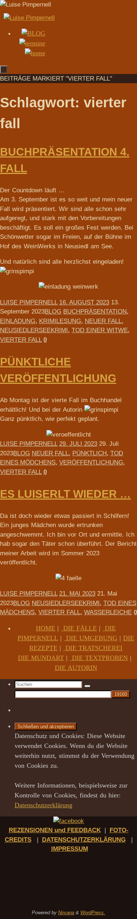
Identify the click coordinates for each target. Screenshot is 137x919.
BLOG (53, 311)
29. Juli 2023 (78, 443)
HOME (45, 628)
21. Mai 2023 (77, 593)
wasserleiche (108, 612)
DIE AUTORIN (76, 667)
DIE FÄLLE (79, 628)
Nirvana (66, 912)
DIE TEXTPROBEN (99, 658)
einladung (17, 321)
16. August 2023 (84, 302)
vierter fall (21, 339)
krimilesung (60, 321)
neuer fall (103, 321)
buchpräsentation (95, 311)
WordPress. (92, 912)
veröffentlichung (91, 462)
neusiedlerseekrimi (34, 330)
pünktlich (89, 453)
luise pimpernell (28, 302)
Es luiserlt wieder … (65, 494)
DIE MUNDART (41, 658)
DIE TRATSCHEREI (92, 648)
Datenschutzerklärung (43, 805)
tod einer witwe (100, 330)
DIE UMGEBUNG (90, 638)
